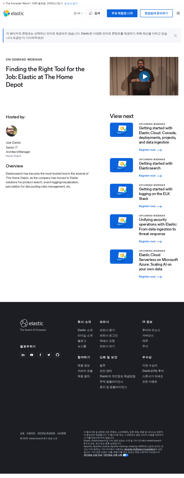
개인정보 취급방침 (46, 433)
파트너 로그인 (109, 335)
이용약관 (31, 433)
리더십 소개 (85, 335)
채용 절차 (84, 376)
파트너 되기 (107, 346)
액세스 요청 (107, 341)
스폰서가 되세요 (152, 376)
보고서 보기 (71, 3)
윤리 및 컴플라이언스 (113, 387)
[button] (175, 35)
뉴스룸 (82, 346)
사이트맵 (61, 433)
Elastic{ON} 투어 (153, 371)
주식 (145, 346)
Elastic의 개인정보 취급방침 (117, 376)
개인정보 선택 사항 (113, 455)
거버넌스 (148, 335)
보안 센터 (106, 371)
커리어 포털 (85, 371)
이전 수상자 (149, 365)
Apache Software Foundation (139, 449)
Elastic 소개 (85, 330)
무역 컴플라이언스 (111, 381)
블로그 (82, 341)
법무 (102, 365)
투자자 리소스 (151, 330)
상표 (22, 433)
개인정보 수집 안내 (93, 455)
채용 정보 (84, 365)
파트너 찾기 (107, 330)
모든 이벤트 (149, 381)
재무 (145, 341)
